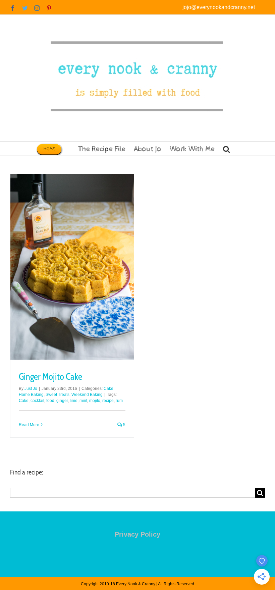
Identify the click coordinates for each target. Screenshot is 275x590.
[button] (226, 148)
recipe (108, 400)
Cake (108, 388)
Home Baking (31, 394)
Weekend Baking (87, 394)
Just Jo (30, 388)
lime (73, 400)
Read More (29, 424)
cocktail (37, 400)
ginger (62, 400)
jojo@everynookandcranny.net (218, 7)
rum (119, 400)
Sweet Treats (57, 394)
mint (83, 400)
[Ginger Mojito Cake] (72, 267)
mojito (94, 400)
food (50, 400)
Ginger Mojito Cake (50, 376)
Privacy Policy (137, 534)
